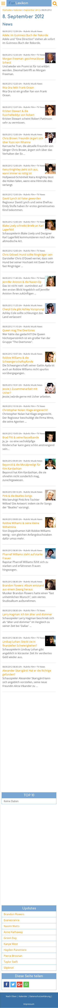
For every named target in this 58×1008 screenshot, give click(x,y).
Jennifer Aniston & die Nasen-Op (21, 282)
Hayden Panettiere (15, 950)
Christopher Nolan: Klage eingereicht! (25, 410)
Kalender (18, 10)
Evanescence (11, 920)
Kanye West (11, 944)
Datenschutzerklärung (40, 996)
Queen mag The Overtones (18, 330)
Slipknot (9, 967)
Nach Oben (11, 996)
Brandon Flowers (14, 914)
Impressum (28, 1004)
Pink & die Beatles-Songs (17, 496)
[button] (6, 984)
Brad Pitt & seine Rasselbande (20, 437)
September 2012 (32, 10)
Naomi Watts (11, 926)
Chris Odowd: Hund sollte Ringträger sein (27, 254)
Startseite (7, 10)
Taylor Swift (11, 962)
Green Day (10, 938)
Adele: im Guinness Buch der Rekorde (25, 35)
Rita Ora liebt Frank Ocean (18, 87)
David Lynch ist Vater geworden (21, 198)
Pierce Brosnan (13, 956)
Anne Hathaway (13, 932)
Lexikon (18, 3)
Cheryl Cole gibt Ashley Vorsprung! (23, 309)
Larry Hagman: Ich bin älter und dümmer (27, 614)
